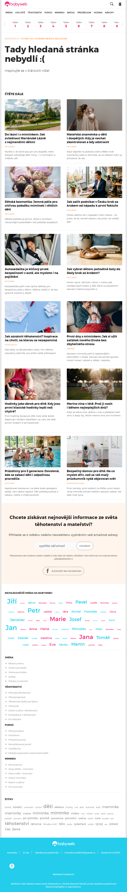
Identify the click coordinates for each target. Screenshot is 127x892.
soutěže (105, 818)
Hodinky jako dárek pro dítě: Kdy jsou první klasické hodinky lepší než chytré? (32, 407)
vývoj (99, 824)
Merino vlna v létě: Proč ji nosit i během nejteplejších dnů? (89, 406)
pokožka (17, 818)
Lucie (93, 602)
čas (7, 829)
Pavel (81, 602)
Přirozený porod (17, 739)
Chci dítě (20, 12)
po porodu (30, 818)
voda (69, 824)
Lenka (48, 611)
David (11, 638)
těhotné (36, 824)
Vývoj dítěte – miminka (20, 769)
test (112, 818)
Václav (63, 644)
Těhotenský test (16, 697)
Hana (44, 629)
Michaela (42, 603)
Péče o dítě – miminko (20, 773)
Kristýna (30, 620)
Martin (78, 644)
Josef (75, 619)
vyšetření (80, 824)
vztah (91, 824)
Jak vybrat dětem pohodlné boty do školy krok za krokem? (93, 271)
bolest (8, 807)
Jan (11, 628)
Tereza (73, 638)
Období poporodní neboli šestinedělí (28, 753)
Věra (65, 611)
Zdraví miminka (17, 777)
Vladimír (65, 629)
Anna (33, 629)
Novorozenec (15, 764)
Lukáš (25, 644)
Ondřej (34, 638)
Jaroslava (110, 629)
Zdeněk (23, 638)
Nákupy (109, 12)
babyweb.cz (12, 38)
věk (105, 824)
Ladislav (103, 612)
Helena (35, 645)
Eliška (38, 620)
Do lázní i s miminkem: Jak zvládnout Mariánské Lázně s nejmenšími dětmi (25, 138)
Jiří (12, 601)
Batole (71, 12)
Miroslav (79, 629)
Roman (55, 629)
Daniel (61, 603)
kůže (98, 807)
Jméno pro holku (17, 672)
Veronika (104, 603)
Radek (57, 638)
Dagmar (103, 620)
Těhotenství (35, 12)
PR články (10, 147)
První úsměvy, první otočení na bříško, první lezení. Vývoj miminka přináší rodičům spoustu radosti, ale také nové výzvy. (94, 491)
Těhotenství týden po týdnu (23, 701)
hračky (69, 807)
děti (48, 806)
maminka (110, 807)
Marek (65, 638)
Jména (9, 12)
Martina (21, 612)
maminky (13, 813)
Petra (69, 602)
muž (83, 814)
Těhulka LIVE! (50, 824)
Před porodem (16, 731)
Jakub (31, 602)
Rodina (98, 12)
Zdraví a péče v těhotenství (22, 710)
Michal (76, 611)
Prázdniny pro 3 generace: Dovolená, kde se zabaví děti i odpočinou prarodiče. (32, 475)
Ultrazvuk (13, 706)
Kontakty (12, 852)
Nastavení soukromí (63, 874)
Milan (99, 629)
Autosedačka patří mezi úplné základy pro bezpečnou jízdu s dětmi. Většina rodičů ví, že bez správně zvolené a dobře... (31, 289)
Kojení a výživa (16, 782)
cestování (28, 807)
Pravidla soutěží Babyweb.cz (80, 852)
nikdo (89, 813)
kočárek (90, 807)
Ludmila (91, 645)
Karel (112, 620)
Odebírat (85, 546)
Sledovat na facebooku (66, 571)
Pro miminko (15, 786)
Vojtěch (57, 612)
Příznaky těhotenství (19, 692)
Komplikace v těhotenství (22, 714)
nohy (96, 813)
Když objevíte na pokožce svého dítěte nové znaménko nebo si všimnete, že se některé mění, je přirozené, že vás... (94, 155)
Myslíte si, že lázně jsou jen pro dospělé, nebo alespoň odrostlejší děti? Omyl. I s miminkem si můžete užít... (30, 155)
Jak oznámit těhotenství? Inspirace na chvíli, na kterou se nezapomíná (31, 338)
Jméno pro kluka (17, 667)
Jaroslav (17, 619)
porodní (70, 818)
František (90, 611)
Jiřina (44, 620)
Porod (48, 12)
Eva (52, 644)
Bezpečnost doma (75, 483)
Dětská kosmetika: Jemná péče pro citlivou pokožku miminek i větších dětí (31, 205)
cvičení (38, 807)
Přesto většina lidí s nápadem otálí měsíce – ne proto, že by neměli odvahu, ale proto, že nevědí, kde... (93, 218)
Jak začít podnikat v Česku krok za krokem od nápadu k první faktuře (92, 204)
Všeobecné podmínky (47, 852)
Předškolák (84, 12)
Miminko (59, 12)
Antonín (95, 620)
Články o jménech (18, 681)
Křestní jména (16, 663)
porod (44, 818)
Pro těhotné (14, 719)
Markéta (23, 629)
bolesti (17, 807)
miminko (59, 813)
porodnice (57, 818)
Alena (113, 611)
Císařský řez (14, 748)
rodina (82, 818)
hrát (76, 807)
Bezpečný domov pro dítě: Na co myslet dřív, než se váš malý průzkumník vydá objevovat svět (91, 475)
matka (27, 813)
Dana (90, 629)
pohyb (8, 818)
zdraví (113, 824)
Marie (58, 619)
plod (103, 813)
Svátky (12, 676)
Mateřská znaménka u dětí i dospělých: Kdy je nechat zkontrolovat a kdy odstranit (88, 138)
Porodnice (14, 735)
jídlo (82, 807)
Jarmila (87, 620)
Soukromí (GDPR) (110, 852)
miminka (41, 813)
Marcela (22, 603)
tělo (62, 824)
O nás (26, 852)
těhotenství (17, 823)
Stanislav (11, 612)
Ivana (119, 630)
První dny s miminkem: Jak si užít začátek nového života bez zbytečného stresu (92, 340)
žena (16, 829)
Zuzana (43, 645)
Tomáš (103, 637)
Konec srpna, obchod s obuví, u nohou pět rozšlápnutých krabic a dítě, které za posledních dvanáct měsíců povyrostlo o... (92, 285)
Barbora (114, 603)
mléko (75, 813)
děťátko (59, 807)
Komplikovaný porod (19, 744)
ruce (97, 818)
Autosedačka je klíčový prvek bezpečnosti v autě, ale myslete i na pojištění (31, 273)
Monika (52, 603)
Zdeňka (116, 638)
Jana (86, 637)
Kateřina (46, 638)
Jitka (100, 645)
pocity (110, 813)
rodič (90, 818)
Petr (34, 610)
